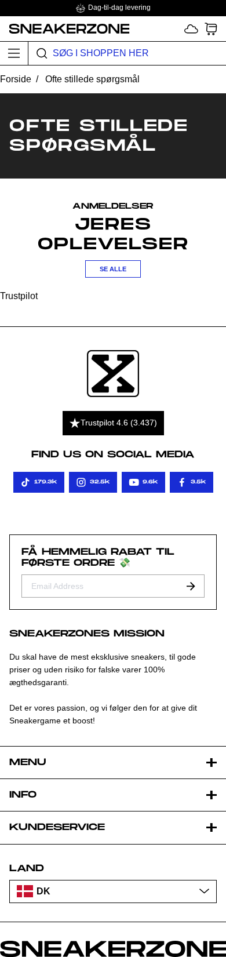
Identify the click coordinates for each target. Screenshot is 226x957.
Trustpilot (19, 296)
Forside (15, 79)
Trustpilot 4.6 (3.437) (119, 422)
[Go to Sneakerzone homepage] (65, 28)
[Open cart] (211, 28)
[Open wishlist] (191, 28)
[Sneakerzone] (113, 373)
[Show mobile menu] (14, 53)
